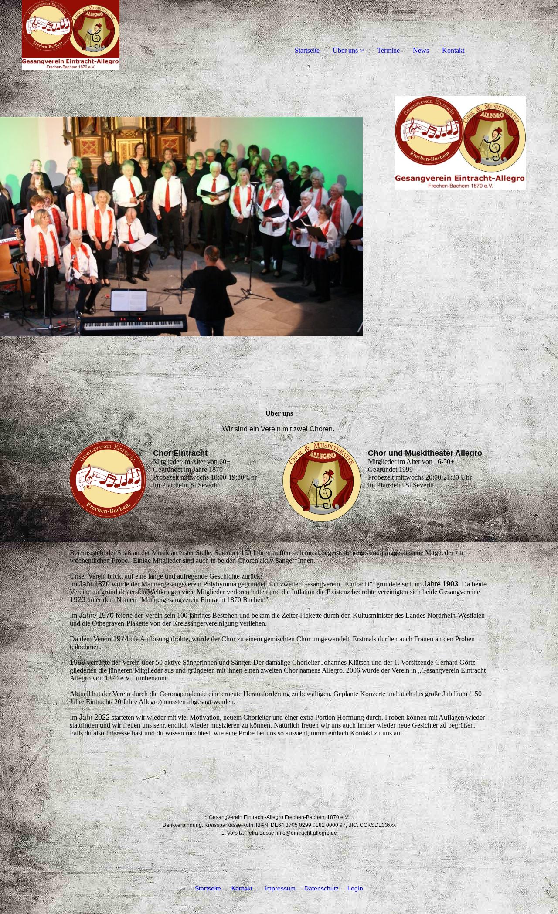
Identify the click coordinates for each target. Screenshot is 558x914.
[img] (100, 35)
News (421, 50)
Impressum (280, 888)
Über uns (345, 50)
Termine (388, 50)
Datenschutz (321, 888)
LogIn (355, 888)
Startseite (307, 50)
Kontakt (453, 50)
